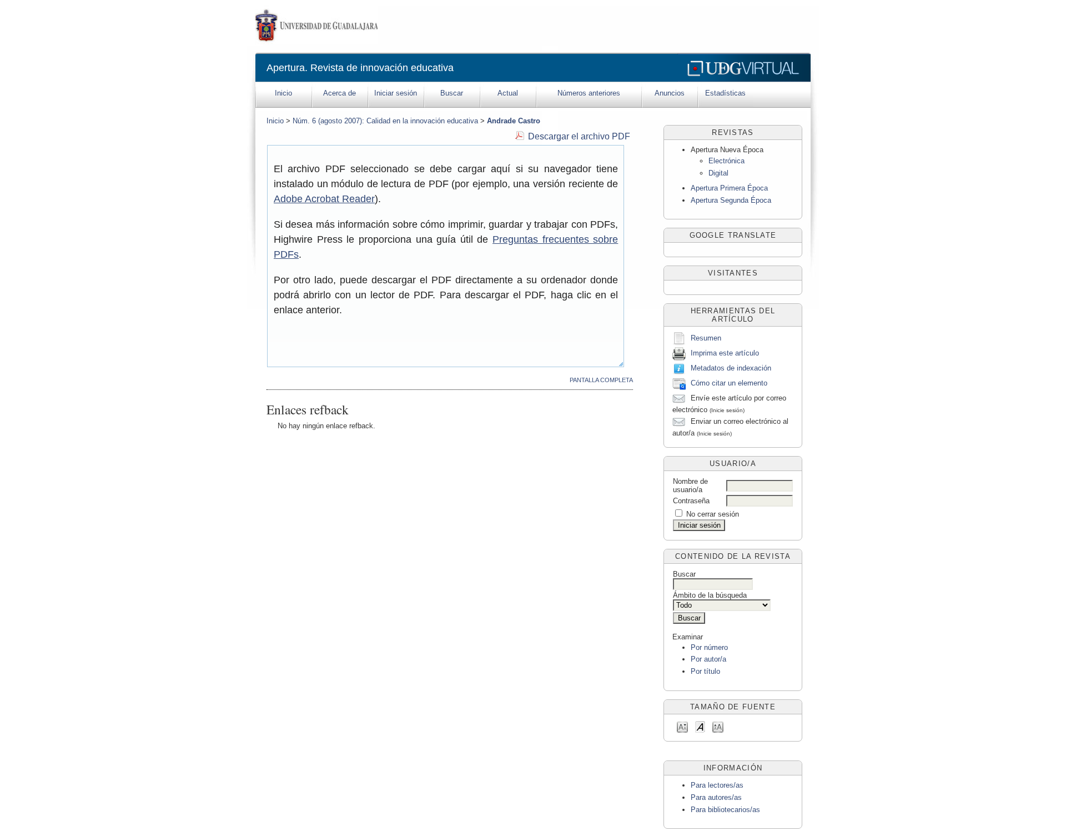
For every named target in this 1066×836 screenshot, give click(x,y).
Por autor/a (708, 659)
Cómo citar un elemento (729, 383)
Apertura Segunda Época (731, 200)
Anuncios (670, 93)
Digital (718, 173)
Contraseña (691, 501)
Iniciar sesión (395, 93)
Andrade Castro (513, 121)
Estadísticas (725, 93)
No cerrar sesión (712, 514)
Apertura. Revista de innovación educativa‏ (360, 67)
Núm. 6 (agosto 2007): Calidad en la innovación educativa (385, 121)
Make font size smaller (682, 726)
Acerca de (339, 93)
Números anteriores (588, 93)
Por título (705, 671)
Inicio (283, 93)
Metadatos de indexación (731, 368)
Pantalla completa (601, 380)
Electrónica (726, 161)
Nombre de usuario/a (690, 485)
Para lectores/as (717, 785)
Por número (709, 647)
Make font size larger (717, 726)
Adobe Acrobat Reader (324, 198)
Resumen (706, 338)
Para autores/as (716, 797)
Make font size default (700, 726)
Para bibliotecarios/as (725, 809)
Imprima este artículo (725, 353)
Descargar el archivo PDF (579, 136)
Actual (507, 93)
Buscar (451, 93)
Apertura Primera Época (729, 188)
